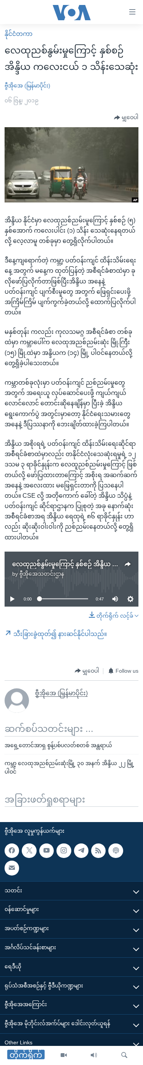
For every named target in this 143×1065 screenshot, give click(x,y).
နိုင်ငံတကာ (18, 34)
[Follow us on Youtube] (46, 850)
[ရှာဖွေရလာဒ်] (124, 1055)
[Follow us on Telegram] (81, 850)
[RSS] (98, 850)
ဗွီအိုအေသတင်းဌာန (41, 574)
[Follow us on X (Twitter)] (29, 850)
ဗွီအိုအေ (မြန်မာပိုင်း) (27, 86)
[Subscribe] (12, 868)
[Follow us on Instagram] (63, 850)
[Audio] (93, 1055)
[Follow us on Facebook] (12, 850)
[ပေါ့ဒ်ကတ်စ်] (115, 850)
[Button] (126, 117)
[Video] (63, 1055)
